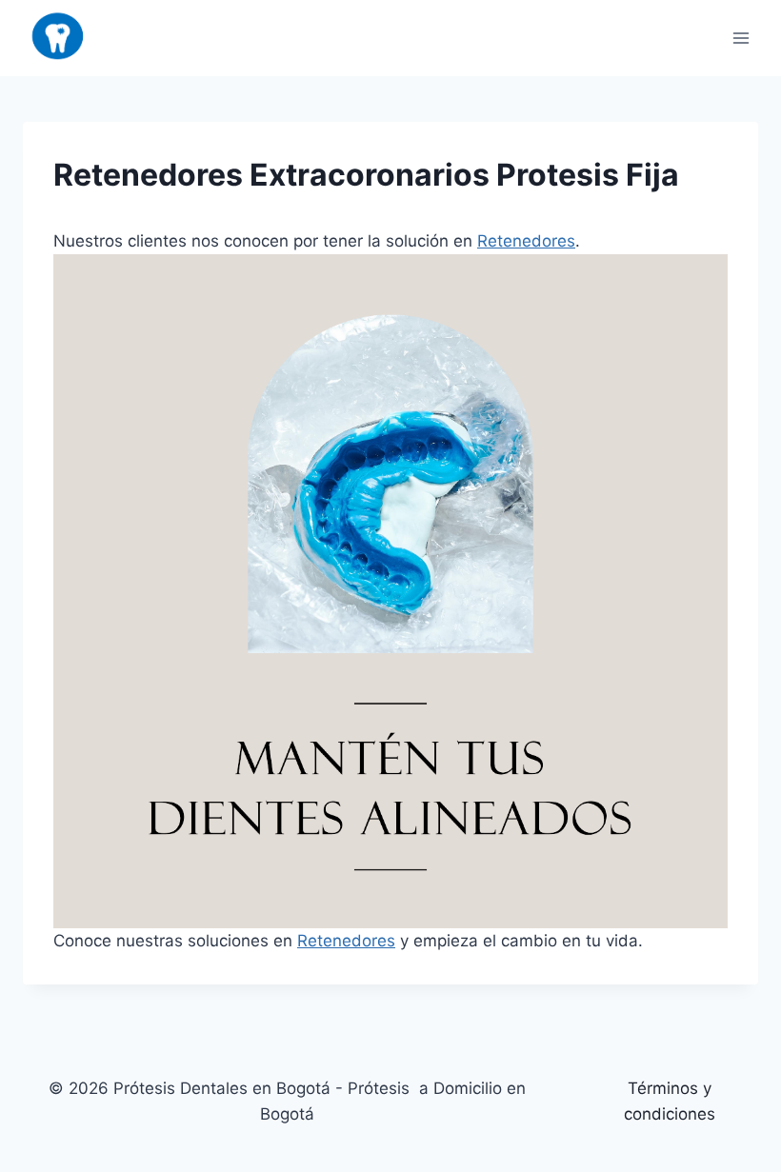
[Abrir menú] (740, 37)
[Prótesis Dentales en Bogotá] (58, 38)
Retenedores (526, 240)
